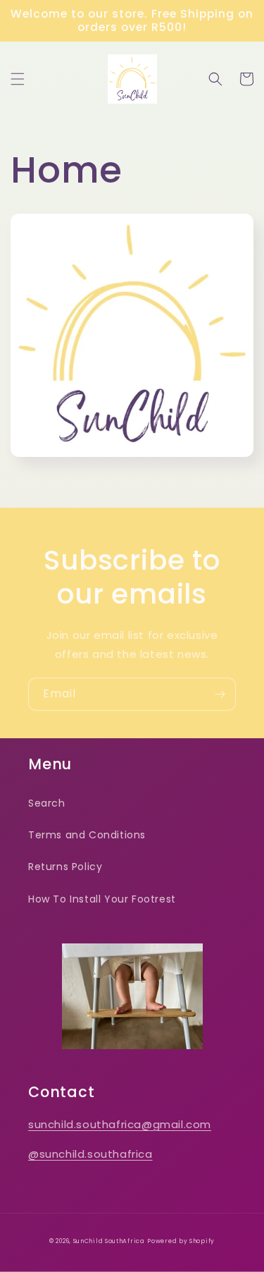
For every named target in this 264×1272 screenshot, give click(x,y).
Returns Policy (65, 867)
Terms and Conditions (87, 835)
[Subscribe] (219, 694)
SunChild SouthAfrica (109, 1241)
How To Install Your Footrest (102, 899)
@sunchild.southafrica (90, 1153)
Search (46, 803)
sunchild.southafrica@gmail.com (119, 1124)
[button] (17, 78)
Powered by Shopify (181, 1241)
